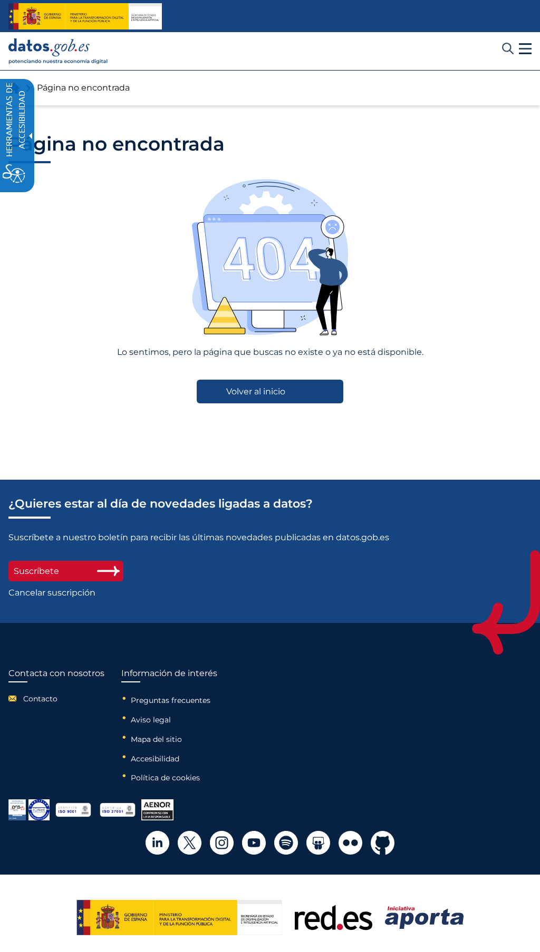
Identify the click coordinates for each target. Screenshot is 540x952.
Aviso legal (151, 720)
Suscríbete (36, 571)
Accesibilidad (155, 758)
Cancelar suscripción (51, 593)
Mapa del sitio (156, 739)
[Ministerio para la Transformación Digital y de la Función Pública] (85, 16)
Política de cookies (165, 777)
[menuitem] (56, 698)
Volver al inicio (255, 391)
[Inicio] (58, 51)
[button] (525, 49)
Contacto (40, 698)
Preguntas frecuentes (170, 700)
